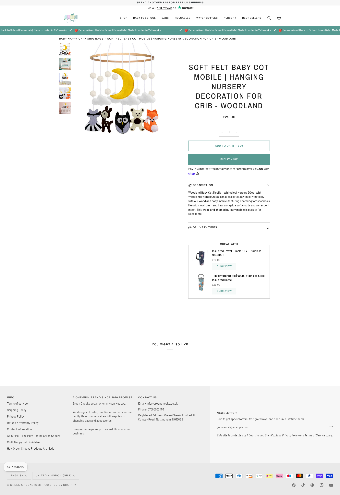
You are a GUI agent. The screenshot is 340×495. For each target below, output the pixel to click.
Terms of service (17, 403)
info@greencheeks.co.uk (162, 403)
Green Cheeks (22, 485)
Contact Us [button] (147, 397)
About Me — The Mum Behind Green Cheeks (33, 435)
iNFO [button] (10, 397)
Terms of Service (315, 435)
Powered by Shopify (59, 485)
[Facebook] (294, 485)
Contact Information (19, 429)
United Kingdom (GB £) (54, 475)
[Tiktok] (303, 485)
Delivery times (205, 227)
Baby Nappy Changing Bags (81, 38)
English (17, 475)
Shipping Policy (16, 410)
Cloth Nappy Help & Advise (23, 442)
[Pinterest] (312, 485)
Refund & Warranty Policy (23, 422)
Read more (195, 213)
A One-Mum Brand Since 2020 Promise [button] (102, 397)
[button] (123, 18)
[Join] (329, 427)
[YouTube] (331, 485)
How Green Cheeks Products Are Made (30, 448)
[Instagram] (321, 485)
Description (203, 185)
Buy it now (229, 159)
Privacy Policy (290, 435)
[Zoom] (121, 91)
